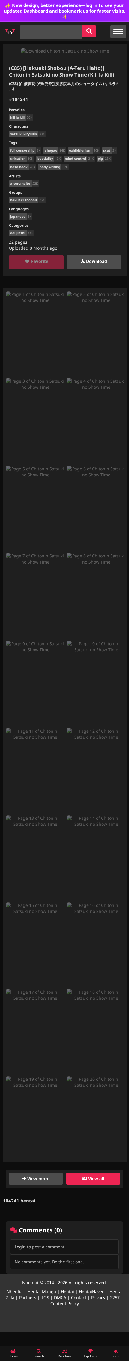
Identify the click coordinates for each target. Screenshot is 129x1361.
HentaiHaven (92, 1291)
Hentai (67, 1291)
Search (39, 1356)
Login (20, 1247)
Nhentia (15, 1291)
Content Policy (64, 1303)
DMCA (60, 1297)
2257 (115, 1297)
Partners (27, 1297)
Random (64, 1356)
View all (95, 1178)
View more (38, 1178)
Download (96, 261)
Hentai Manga (42, 1291)
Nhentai (30, 1282)
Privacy (98, 1297)
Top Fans (90, 1356)
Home (13, 1356)
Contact (78, 1297)
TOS (45, 1297)
